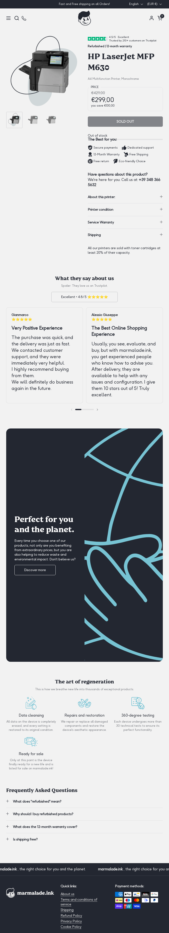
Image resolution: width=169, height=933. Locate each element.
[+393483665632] (24, 18)
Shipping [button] (94, 235)
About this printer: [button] (101, 197)
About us (67, 894)
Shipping (67, 910)
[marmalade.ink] (84, 18)
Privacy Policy (71, 921)
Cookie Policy (71, 927)
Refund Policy (71, 916)
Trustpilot (100, 286)
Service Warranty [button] (101, 222)
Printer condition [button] (100, 209)
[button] (16, 18)
